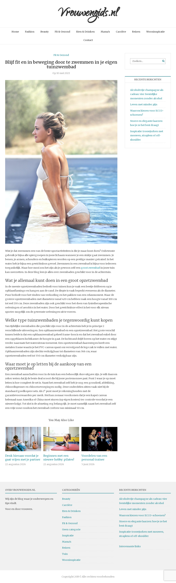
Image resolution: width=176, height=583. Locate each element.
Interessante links (130, 546)
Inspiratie (68, 535)
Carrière (121, 31)
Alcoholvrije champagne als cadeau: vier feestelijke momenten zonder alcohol (146, 94)
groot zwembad (90, 267)
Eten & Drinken (85, 31)
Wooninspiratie (155, 31)
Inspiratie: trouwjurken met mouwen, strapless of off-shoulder (146, 135)
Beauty (44, 31)
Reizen (136, 31)
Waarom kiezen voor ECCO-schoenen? (142, 515)
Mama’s (105, 31)
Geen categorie (71, 529)
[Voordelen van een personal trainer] (99, 438)
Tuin (65, 553)
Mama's (66, 541)
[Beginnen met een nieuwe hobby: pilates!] (61, 438)
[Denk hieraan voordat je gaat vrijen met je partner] (23, 438)
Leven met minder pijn (143, 104)
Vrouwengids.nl (88, 13)
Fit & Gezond (62, 31)
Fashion (29, 31)
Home (15, 31)
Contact (88, 40)
